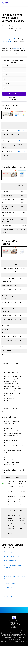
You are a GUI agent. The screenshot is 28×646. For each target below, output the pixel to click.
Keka (14, 39)
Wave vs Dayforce (9, 552)
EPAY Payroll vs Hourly (11, 560)
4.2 (19, 141)
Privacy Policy (14, 637)
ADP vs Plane (8, 596)
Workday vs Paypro (10, 583)
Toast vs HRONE (9, 572)
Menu (25, 3)
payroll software (6, 41)
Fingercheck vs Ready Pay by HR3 (14, 592)
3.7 (24, 141)
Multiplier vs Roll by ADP (11, 556)
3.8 (24, 151)
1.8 (19, 130)
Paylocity (7, 39)
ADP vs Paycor (8, 587)
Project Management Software (14, 639)
